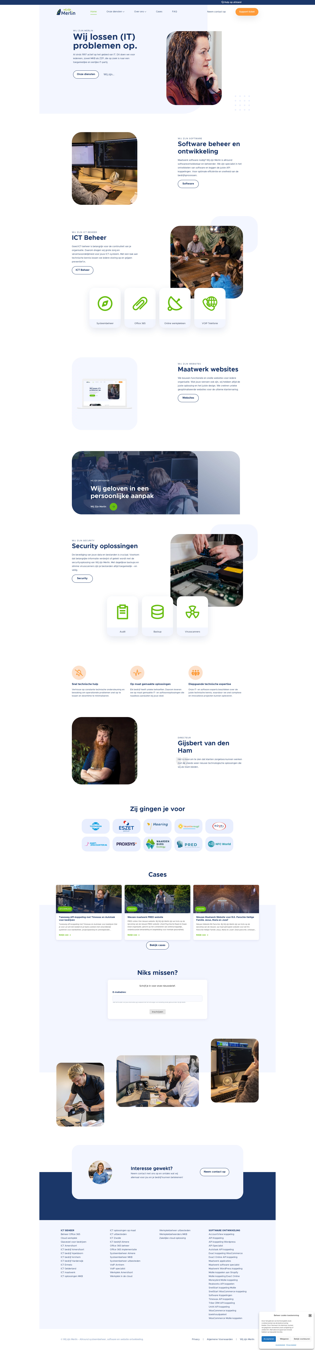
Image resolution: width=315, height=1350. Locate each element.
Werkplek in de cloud (121, 1276)
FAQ (174, 12)
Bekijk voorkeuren (302, 1339)
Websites (188, 398)
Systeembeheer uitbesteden (125, 1261)
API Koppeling (216, 1238)
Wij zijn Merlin (247, 1339)
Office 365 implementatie (123, 1250)
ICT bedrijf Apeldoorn (72, 1253)
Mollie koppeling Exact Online (224, 1276)
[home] (66, 13)
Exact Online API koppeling (223, 1257)
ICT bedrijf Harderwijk (72, 1261)
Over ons (139, 12)
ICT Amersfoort (69, 1246)
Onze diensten (114, 12)
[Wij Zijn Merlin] (156, 482)
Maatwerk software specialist (224, 1265)
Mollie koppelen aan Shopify (223, 1272)
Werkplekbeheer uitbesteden (174, 1230)
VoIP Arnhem (117, 1265)
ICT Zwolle (115, 1238)
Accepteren (269, 1339)
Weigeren (284, 1339)
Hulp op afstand (232, 2)
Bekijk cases (157, 945)
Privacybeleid (291, 1345)
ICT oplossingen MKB (72, 1276)
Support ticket (247, 12)
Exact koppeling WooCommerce (226, 1253)
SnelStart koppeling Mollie (222, 1288)
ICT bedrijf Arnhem (71, 1257)
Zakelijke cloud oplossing (172, 1238)
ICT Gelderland (68, 1269)
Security (82, 578)
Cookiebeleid (280, 1345)
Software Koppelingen (220, 1295)
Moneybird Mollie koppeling (223, 1280)
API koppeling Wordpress (222, 1242)
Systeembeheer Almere (122, 1253)
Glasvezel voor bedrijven (73, 1242)
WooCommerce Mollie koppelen (226, 1318)
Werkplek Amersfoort (121, 1272)
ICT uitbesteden (118, 1234)
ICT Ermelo (66, 1265)
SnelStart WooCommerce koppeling (227, 1292)
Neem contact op (216, 12)
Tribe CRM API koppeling (222, 1303)
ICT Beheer (82, 270)
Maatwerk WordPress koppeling (225, 1269)
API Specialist (216, 1246)
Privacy (196, 1339)
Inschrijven (157, 1012)
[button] (310, 1315)
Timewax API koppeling (221, 1299)
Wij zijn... (109, 74)
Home (93, 12)
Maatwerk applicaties (220, 1261)
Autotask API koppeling (221, 1250)
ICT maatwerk (68, 1272)
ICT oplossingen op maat (123, 1230)
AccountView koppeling (221, 1234)
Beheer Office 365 (70, 1234)
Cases (159, 12)
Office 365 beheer (120, 1246)
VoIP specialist (118, 1269)
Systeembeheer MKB (121, 1257)
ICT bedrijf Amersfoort (72, 1250)
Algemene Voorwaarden (220, 1339)
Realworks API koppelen (221, 1284)
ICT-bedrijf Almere (119, 1242)
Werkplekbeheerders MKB (173, 1234)
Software (188, 184)
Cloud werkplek (69, 1238)
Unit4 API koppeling (219, 1307)
